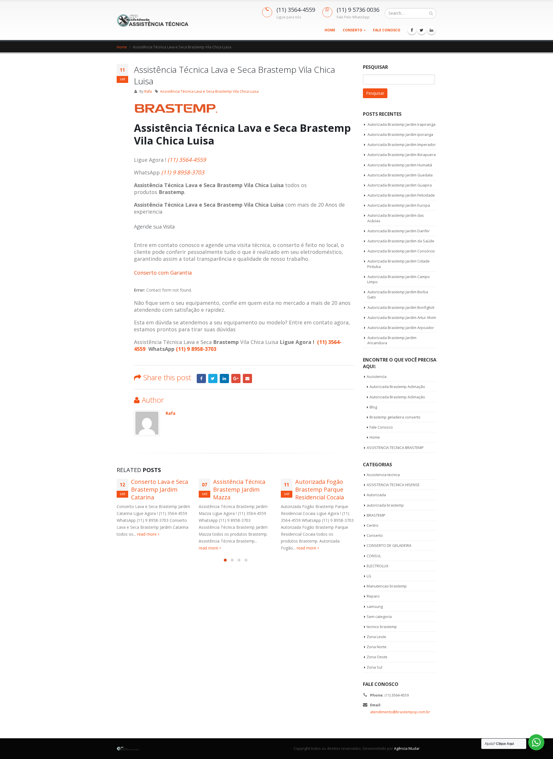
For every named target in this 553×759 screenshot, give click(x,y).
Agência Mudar (407, 748)
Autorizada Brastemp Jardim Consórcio (401, 251)
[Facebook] (412, 30)
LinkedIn (224, 378)
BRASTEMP (376, 515)
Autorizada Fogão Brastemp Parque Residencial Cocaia (319, 489)
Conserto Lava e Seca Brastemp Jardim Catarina (159, 489)
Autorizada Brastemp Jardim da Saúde (401, 241)
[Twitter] (421, 30)
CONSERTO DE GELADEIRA (389, 545)
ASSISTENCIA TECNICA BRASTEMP (395, 447)
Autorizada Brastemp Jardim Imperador (402, 144)
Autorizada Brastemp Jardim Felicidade (401, 195)
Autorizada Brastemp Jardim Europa (399, 205)
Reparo (373, 596)
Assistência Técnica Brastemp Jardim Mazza (239, 489)
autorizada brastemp (385, 505)
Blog (373, 407)
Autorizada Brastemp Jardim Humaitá (400, 165)
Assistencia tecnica (383, 474)
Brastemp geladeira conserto (395, 417)
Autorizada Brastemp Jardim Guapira (400, 185)
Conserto (352, 30)
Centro (372, 525)
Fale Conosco (386, 30)
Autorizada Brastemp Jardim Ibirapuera (402, 154)
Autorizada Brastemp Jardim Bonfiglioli (401, 307)
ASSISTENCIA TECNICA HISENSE (393, 484)
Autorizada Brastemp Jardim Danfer (399, 230)
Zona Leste (376, 636)
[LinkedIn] (431, 30)
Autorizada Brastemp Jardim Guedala (400, 175)
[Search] (431, 13)
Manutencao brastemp (387, 586)
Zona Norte (377, 646)
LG (369, 576)
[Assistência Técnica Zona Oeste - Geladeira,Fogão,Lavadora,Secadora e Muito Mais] (153, 21)
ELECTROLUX (378, 565)
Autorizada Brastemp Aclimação (397, 386)
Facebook (201, 378)
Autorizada (376, 494)
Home (330, 30)
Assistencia (377, 376)
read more (147, 534)
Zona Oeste (377, 656)
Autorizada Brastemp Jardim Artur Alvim (402, 317)
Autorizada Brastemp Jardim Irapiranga (401, 124)
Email (247, 378)
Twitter (212, 378)
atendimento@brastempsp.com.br (400, 711)
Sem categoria (379, 616)
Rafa (148, 91)
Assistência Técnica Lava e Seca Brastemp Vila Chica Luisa (209, 91)
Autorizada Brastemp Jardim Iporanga (400, 134)
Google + (235, 378)
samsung (375, 606)
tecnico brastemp (382, 626)
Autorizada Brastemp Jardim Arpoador (401, 327)
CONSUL (374, 555)
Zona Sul (374, 667)
